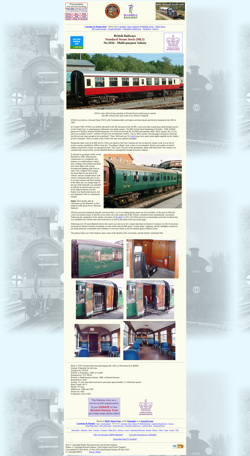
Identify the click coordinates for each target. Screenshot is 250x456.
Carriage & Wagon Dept (96, 27)
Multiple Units (147, 27)
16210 (133, 136)
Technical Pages (159, 426)
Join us (155, 29)
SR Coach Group (99, 29)
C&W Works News (91, 426)
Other (161, 430)
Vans (129, 27)
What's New (112, 430)
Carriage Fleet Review (159, 424)
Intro (98, 424)
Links (166, 430)
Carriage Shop (147, 426)
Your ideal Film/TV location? (125, 439)
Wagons (135, 27)
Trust (90, 430)
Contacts (104, 430)
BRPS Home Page (113, 421)
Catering (96, 430)
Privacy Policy (95, 452)
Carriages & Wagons (86, 423)
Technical (147, 29)
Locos (127, 430)
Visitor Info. (75, 430)
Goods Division (114, 29)
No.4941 (119, 217)
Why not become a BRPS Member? (108, 435)
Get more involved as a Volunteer (143, 435)
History (155, 430)
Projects (120, 430)
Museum (84, 430)
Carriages (122, 27)
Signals (148, 430)
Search (172, 430)
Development (106, 424)
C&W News (160, 27)
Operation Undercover (132, 29)
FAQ (177, 430)
